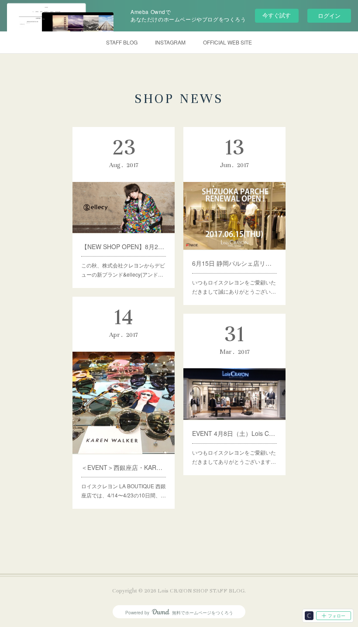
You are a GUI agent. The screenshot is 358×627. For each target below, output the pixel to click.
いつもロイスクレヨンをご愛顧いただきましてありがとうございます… (234, 457)
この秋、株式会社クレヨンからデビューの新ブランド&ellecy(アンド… (123, 269)
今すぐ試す (276, 15)
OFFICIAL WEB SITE (227, 42)
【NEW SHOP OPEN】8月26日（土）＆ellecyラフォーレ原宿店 (123, 246)
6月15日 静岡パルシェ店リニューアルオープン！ (234, 263)
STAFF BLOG (122, 42)
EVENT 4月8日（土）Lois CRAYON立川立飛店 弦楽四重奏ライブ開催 (234, 433)
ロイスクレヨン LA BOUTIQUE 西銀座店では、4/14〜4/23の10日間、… (123, 490)
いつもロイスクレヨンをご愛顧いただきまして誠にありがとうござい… (234, 286)
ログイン (329, 15)
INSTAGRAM (170, 42)
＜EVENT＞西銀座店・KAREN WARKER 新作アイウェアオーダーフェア (123, 467)
